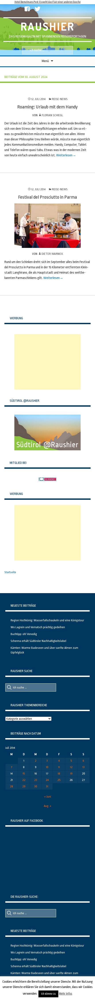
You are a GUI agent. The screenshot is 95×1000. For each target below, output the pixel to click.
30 (35, 786)
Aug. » (47, 806)
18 (59, 773)
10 (47, 767)
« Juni (47, 796)
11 (59, 767)
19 (71, 773)
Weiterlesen (64, 155)
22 (23, 780)
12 (71, 767)
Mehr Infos (65, 993)
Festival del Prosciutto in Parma (47, 197)
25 (59, 780)
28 (11, 786)
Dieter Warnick (52, 253)
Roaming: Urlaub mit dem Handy (47, 107)
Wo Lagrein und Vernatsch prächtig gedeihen (38, 627)
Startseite (10, 572)
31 (47, 786)
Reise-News (60, 99)
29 (23, 786)
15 (24, 773)
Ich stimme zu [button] (48, 993)
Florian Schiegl (52, 115)
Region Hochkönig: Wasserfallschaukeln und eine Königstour (47, 620)
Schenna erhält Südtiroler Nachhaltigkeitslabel (38, 641)
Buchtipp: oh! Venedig (24, 634)
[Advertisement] (47, 362)
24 (47, 780)
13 (83, 767)
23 (35, 780)
